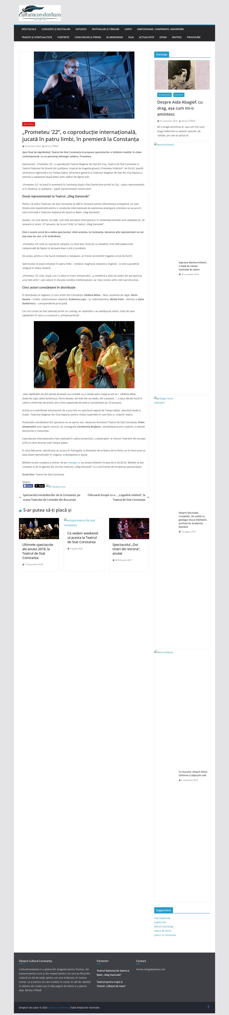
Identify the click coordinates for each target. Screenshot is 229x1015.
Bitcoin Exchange (163, 926)
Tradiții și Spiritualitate (37, 37)
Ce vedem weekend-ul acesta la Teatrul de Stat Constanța (83, 537)
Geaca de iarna (162, 930)
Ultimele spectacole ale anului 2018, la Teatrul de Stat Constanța (37, 551)
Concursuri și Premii (88, 37)
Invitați (177, 37)
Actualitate (146, 37)
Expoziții (81, 29)
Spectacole (29, 29)
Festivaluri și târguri (105, 29)
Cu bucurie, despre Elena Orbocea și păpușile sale (193, 773)
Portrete (63, 37)
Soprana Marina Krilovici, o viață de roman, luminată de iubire (193, 266)
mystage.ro (74, 462)
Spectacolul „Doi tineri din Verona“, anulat (126, 549)
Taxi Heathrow (162, 918)
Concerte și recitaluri (56, 29)
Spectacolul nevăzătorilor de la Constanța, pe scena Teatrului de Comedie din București (51, 497)
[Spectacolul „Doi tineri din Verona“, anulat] (129, 520)
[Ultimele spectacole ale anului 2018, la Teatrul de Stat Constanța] (39, 520)
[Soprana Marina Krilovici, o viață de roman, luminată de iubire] (165, 268)
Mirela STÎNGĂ (52, 146)
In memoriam (114, 37)
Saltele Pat (160, 922)
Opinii (163, 37)
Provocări (193, 37)
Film (131, 37)
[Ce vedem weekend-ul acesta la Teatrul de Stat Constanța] (84, 520)
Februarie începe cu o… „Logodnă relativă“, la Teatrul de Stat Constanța (116, 497)
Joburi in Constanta (165, 935)
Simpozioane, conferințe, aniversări (160, 29)
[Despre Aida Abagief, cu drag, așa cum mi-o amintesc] (182, 75)
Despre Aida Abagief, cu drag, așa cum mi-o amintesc (180, 108)
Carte (128, 29)
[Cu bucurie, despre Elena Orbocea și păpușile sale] (165, 776)
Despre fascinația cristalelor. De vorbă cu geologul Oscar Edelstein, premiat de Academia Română (193, 519)
